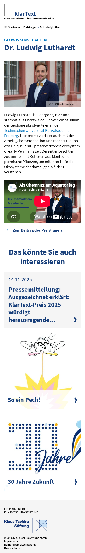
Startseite (14, 27)
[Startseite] (29, 12)
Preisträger (29, 27)
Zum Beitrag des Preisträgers (38, 230)
